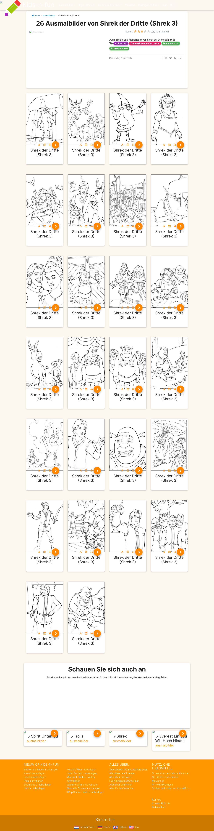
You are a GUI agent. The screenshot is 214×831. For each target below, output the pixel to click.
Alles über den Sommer (122, 773)
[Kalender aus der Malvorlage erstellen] (44, 144)
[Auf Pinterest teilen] (166, 58)
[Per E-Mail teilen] (180, 58)
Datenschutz (159, 807)
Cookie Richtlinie (161, 803)
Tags (164, 5)
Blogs (81, 5)
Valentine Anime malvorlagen (82, 784)
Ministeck (130, 5)
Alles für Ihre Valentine (121, 788)
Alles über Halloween (120, 777)
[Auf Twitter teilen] (170, 58)
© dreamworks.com (38, 32)
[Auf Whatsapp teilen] (175, 58)
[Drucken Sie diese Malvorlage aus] (50, 144)
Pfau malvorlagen (33, 780)
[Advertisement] (67, 55)
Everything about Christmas (124, 780)
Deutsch (106, 827)
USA (136, 827)
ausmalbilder (49, 15)
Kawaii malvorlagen (34, 773)
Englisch (122, 827)
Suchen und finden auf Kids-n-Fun (170, 788)
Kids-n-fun (38, 5)
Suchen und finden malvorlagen (41, 769)
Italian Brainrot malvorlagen (82, 773)
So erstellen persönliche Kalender (170, 773)
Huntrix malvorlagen (34, 788)
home (37, 15)
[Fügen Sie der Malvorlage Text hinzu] (39, 144)
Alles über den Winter (120, 784)
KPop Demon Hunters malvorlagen (85, 792)
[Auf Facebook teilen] (162, 58)
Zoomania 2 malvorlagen (37, 784)
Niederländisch (86, 827)
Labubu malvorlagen (35, 777)
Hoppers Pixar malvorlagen (81, 769)
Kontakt (156, 799)
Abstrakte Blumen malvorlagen (83, 788)
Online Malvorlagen (162, 784)
